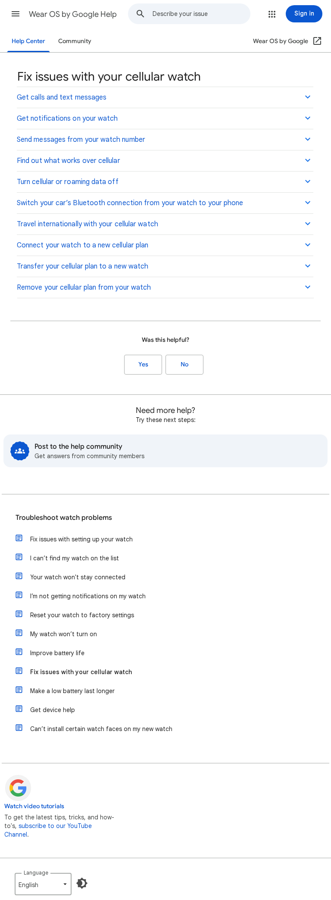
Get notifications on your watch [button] (67, 118)
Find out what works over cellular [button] (68, 160)
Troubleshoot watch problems (64, 517)
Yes (143, 364)
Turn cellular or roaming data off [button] (68, 182)
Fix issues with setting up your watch (81, 539)
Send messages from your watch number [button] (81, 139)
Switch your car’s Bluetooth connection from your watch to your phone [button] (130, 203)
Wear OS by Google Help (73, 14)
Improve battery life (57, 653)
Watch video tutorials (34, 806)
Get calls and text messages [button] (61, 97)
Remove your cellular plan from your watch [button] (84, 287)
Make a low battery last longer (72, 691)
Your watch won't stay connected (77, 577)
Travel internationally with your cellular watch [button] (87, 224)
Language (36, 872)
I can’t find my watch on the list (74, 558)
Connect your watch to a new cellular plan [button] (82, 245)
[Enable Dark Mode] (82, 883)
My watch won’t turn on (63, 634)
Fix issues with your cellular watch (81, 672)
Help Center (28, 41)
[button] (15, 13)
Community (74, 41)
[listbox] (43, 884)
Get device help (52, 710)
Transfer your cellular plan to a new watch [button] (82, 266)
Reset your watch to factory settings (82, 615)
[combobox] (201, 14)
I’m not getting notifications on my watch (88, 596)
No (184, 364)
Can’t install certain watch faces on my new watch (101, 729)
